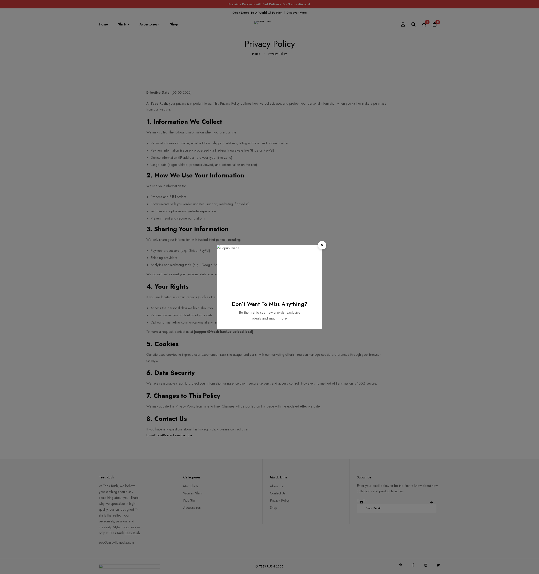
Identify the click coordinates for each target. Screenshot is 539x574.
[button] (322, 245)
